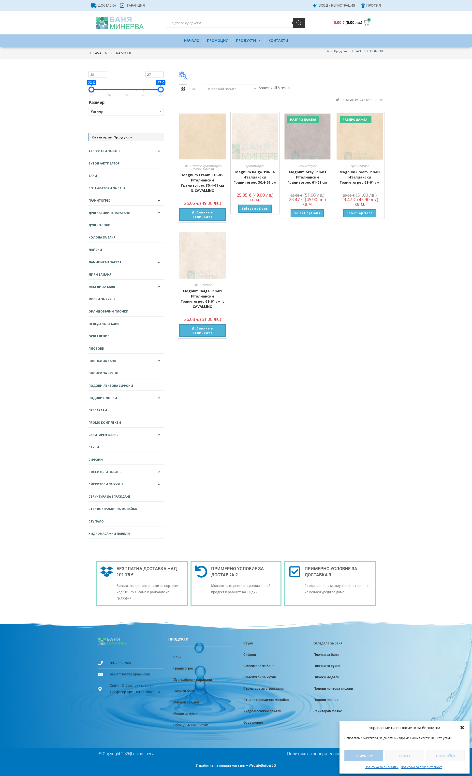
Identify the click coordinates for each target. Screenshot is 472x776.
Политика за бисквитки (381, 767)
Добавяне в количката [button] (202, 214)
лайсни (95, 250)
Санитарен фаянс (103, 435)
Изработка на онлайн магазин (220, 765)
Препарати (97, 410)
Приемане (363, 755)
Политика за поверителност (421, 767)
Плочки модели (202, 169)
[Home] (328, 51)
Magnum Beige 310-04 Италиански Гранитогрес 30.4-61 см (255, 177)
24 (361, 100)
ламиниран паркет (104, 262)
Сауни (93, 447)
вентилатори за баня (107, 188)
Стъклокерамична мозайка (112, 509)
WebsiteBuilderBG (262, 765)
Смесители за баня (104, 472)
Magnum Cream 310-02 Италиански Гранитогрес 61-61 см (359, 177)
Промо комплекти (104, 422)
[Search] (299, 23)
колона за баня (102, 237)
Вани (92, 176)
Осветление (98, 336)
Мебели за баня (101, 287)
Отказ (404, 755)
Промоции (217, 40)
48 (367, 100)
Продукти (246, 40)
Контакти (278, 40)
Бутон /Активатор (104, 163)
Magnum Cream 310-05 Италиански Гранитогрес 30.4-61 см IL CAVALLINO (202, 183)
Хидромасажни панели (109, 534)
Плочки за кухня (103, 373)
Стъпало (96, 521)
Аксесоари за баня (104, 151)
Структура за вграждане (109, 496)
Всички (377, 100)
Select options (255, 209)
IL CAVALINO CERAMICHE (368, 51)
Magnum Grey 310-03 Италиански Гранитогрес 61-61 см (307, 177)
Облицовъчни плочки (108, 311)
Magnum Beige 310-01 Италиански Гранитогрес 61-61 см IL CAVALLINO (202, 299)
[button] (462, 727)
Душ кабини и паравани (109, 213)
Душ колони (99, 225)
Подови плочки (102, 398)
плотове (96, 348)
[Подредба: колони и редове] (183, 89)
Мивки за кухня (102, 299)
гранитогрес (212, 166)
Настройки (445, 755)
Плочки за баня (102, 361)
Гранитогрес (192, 166)
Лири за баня (99, 274)
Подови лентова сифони (110, 386)
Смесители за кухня (105, 484)
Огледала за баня (103, 324)
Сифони (95, 460)
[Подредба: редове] (194, 89)
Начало (191, 40)
